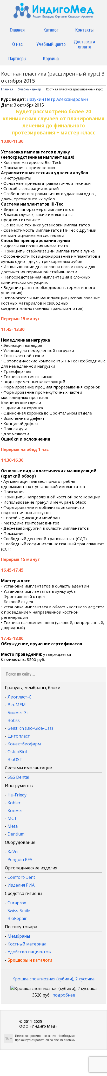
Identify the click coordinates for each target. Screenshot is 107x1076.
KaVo (13, 852)
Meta (13, 826)
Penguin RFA (20, 859)
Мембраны (19, 936)
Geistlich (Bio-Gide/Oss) (30, 728)
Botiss (14, 720)
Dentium (16, 834)
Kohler (14, 803)
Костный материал (27, 944)
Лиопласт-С (19, 697)
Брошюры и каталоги (30, 960)
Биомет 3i (18, 712)
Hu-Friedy (17, 795)
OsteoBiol (17, 752)
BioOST (15, 759)
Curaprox (17, 903)
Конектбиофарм (24, 744)
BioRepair (17, 918)
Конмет (15, 810)
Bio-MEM (17, 705)
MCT (12, 818)
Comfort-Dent (21, 877)
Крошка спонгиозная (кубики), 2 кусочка (53, 979)
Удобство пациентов (29, 952)
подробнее (63, 995)
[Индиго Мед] (53, 12)
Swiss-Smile (19, 910)
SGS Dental (18, 777)
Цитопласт (19, 736)
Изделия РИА (21, 885)
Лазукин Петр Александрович (57, 99)
